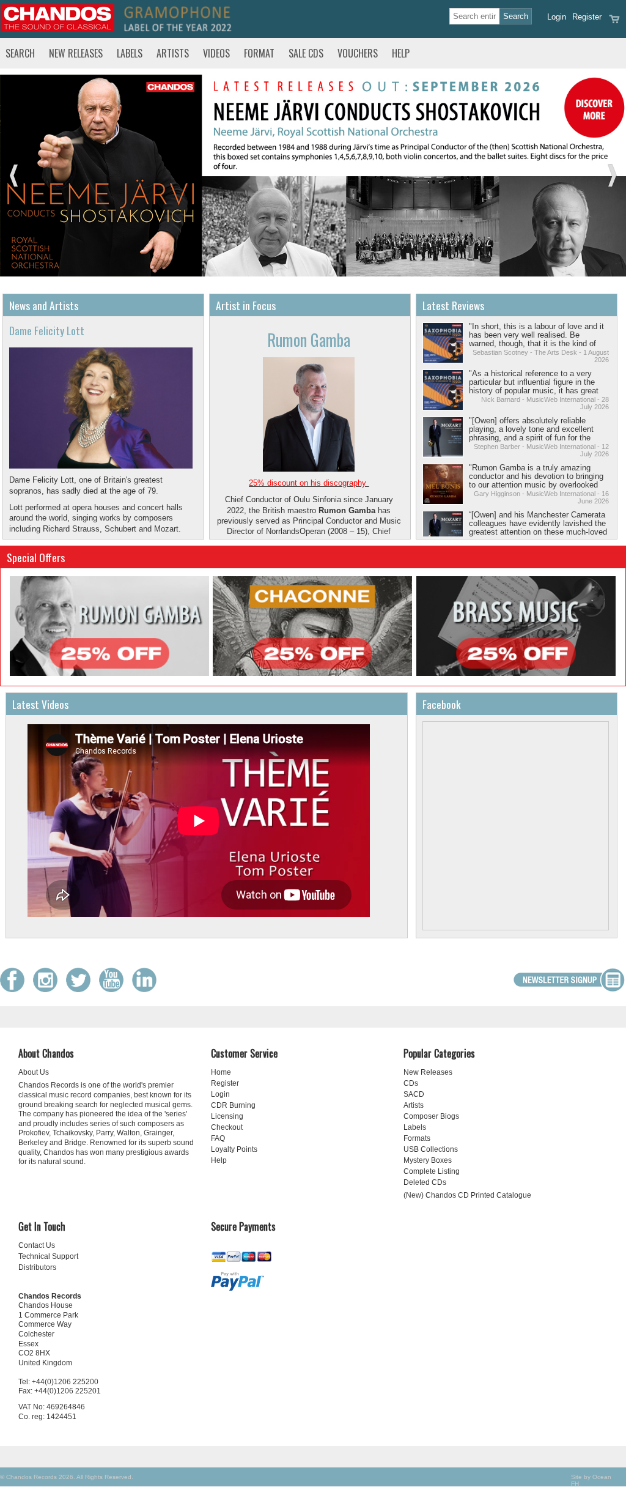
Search (20, 53)
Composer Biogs (431, 1116)
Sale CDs (306, 53)
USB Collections (430, 1149)
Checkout (227, 1127)
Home (221, 1072)
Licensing (227, 1116)
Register (587, 16)
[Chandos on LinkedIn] (147, 989)
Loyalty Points (234, 1149)
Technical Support (48, 1256)
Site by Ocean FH (591, 1480)
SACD (413, 1094)
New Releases (76, 53)
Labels (129, 53)
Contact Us (36, 1245)
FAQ (218, 1138)
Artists (172, 53)
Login (556, 16)
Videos (216, 53)
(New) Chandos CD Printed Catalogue (467, 1195)
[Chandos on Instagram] (48, 989)
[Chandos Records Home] (57, 29)
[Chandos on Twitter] (81, 989)
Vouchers (357, 53)
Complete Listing (431, 1171)
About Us (33, 1072)
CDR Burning (233, 1105)
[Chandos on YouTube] (114, 989)
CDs (410, 1083)
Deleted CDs (424, 1182)
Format (259, 53)
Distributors (37, 1267)
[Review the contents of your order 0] (614, 23)
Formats (416, 1138)
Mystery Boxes (427, 1160)
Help (401, 53)
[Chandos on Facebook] (15, 989)
